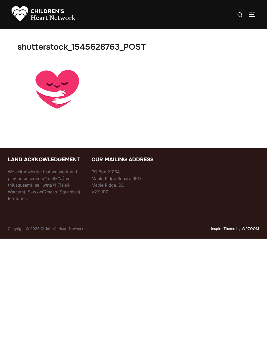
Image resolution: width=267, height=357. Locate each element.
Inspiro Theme (223, 228)
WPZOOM (250, 228)
